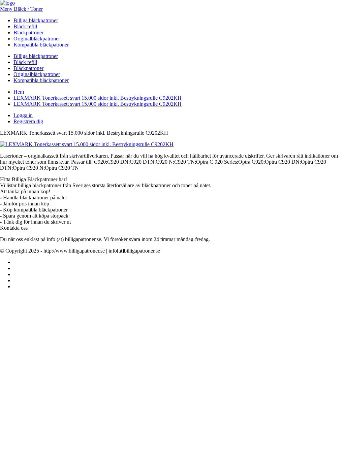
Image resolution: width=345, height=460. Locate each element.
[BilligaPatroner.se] (7, 3)
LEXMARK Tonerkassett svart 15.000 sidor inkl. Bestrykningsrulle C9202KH (97, 98)
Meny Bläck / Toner (21, 9)
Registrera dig (28, 121)
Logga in (23, 115)
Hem (18, 92)
